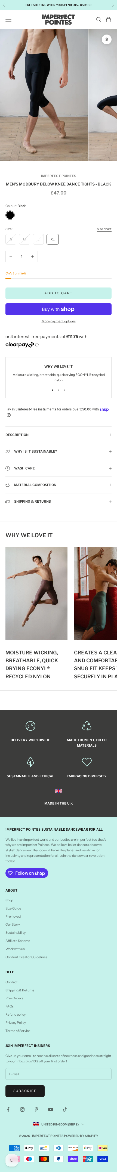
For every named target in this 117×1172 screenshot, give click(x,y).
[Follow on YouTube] (50, 1109)
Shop (9, 900)
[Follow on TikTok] (64, 1109)
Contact (11, 982)
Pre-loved (13, 916)
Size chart (104, 229)
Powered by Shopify (81, 1136)
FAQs (9, 1006)
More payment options (59, 321)
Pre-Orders (14, 998)
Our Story (12, 924)
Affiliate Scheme (17, 941)
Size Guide (13, 908)
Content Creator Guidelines (26, 957)
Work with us (15, 949)
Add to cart (58, 293)
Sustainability (15, 932)
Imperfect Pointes (58, 176)
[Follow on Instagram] (22, 1109)
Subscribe (25, 1091)
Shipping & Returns (19, 990)
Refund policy (15, 1014)
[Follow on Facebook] (8, 1109)
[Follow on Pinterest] (36, 1109)
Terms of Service (17, 1031)
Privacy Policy (15, 1023)
